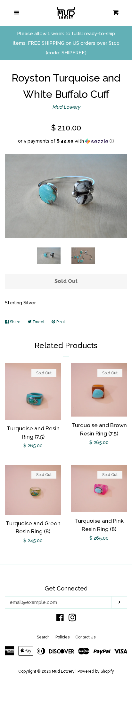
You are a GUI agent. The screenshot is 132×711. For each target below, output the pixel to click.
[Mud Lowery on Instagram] (72, 619)
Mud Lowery (66, 107)
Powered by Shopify (96, 671)
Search (43, 637)
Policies (62, 637)
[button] (66, 141)
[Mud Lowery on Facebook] (60, 619)
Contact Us (85, 637)
